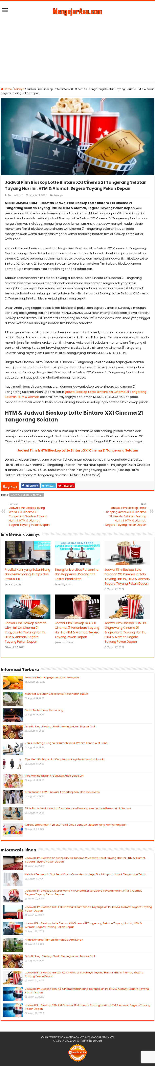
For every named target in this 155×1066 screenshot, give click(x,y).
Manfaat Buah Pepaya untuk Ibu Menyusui (52, 677)
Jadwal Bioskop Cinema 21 (26, 494)
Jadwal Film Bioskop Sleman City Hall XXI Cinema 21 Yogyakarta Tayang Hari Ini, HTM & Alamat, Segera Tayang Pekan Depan (25, 632)
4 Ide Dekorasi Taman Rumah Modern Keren (54, 940)
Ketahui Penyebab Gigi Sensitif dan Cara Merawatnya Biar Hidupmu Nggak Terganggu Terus (85, 874)
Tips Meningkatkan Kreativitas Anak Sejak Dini (54, 776)
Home (7, 89)
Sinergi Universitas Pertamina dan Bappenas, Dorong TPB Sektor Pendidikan (76, 574)
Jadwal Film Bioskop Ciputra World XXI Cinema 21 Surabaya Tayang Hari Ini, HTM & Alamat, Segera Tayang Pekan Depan (83, 892)
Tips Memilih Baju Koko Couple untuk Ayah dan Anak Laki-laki (64, 759)
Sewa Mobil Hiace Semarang (44, 710)
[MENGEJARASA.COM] (77, 11)
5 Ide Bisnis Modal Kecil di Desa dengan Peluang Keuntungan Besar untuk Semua (78, 808)
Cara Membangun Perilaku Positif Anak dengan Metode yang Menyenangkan (75, 825)
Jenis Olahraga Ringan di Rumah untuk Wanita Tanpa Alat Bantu (66, 743)
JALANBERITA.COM (102, 1037)
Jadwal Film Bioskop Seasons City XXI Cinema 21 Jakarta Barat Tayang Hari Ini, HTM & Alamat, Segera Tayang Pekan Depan (85, 860)
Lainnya (19, 89)
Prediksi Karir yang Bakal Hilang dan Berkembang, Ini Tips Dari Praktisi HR (27, 574)
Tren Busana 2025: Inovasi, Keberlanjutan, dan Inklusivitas (62, 792)
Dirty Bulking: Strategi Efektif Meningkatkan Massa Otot (60, 726)
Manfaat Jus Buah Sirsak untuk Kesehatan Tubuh (56, 694)
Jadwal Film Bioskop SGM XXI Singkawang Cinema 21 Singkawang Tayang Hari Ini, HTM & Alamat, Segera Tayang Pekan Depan (126, 632)
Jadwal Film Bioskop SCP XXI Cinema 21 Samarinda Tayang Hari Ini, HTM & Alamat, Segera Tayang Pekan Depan (88, 909)
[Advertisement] (77, 48)
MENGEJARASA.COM (71, 1037)
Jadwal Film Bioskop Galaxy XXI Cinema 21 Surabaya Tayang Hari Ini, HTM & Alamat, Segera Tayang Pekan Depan (84, 974)
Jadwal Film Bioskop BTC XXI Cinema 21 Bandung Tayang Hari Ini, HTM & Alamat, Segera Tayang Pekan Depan (87, 990)
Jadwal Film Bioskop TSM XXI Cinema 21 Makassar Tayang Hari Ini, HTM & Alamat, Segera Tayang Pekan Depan (87, 1007)
